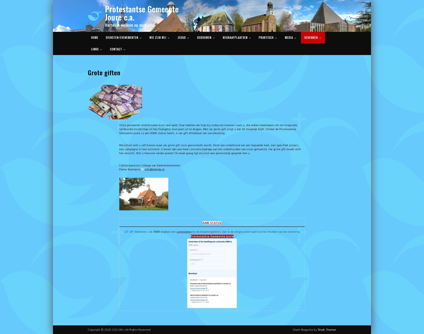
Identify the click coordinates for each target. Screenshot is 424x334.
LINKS (95, 49)
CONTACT (116, 49)
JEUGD (182, 37)
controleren (184, 231)
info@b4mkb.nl (154, 169)
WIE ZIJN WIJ (157, 37)
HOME (94, 37)
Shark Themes (327, 329)
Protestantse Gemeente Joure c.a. (142, 13)
